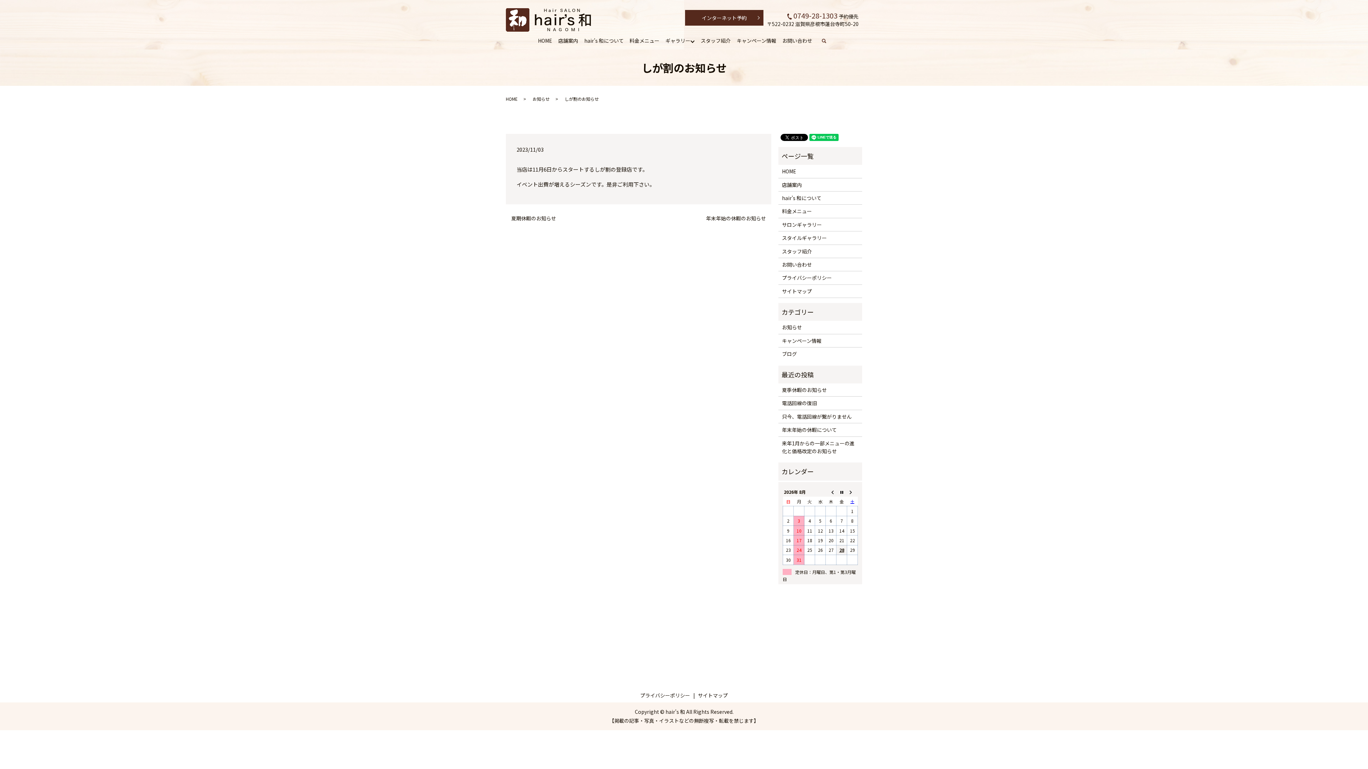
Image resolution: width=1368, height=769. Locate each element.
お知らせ (541, 99)
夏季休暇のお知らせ (804, 389)
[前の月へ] (831, 492)
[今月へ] (841, 492)
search (827, 41)
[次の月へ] (852, 492)
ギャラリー (677, 40)
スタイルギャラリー (804, 237)
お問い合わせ (797, 40)
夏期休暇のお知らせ (533, 218)
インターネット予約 (724, 17)
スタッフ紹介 (716, 40)
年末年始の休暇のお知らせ (736, 218)
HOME (545, 40)
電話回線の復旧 (799, 403)
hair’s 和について (604, 40)
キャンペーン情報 (756, 40)
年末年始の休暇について (809, 429)
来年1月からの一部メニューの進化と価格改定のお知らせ (818, 447)
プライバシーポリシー (807, 277)
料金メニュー (644, 40)
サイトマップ (797, 291)
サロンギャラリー (802, 224)
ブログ (789, 353)
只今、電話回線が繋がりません (817, 416)
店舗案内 (568, 40)
